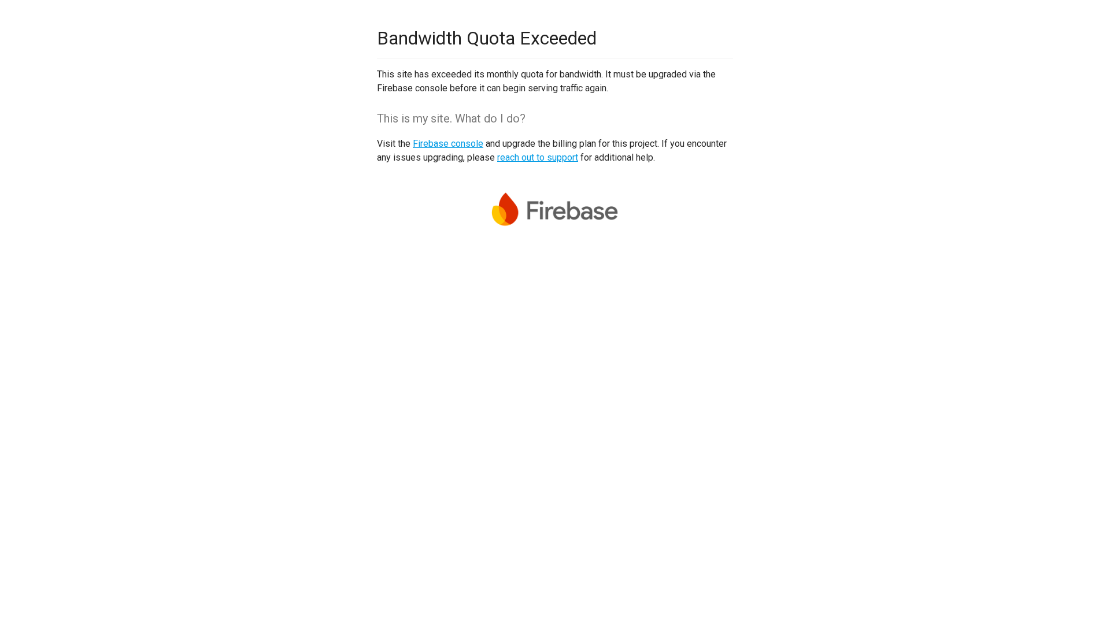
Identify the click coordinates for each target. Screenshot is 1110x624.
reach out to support (537, 157)
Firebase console (448, 143)
